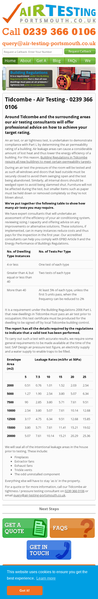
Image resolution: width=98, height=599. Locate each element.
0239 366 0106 (74, 491)
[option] (49, 79)
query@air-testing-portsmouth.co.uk (39, 495)
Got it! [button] (25, 590)
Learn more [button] (46, 578)
